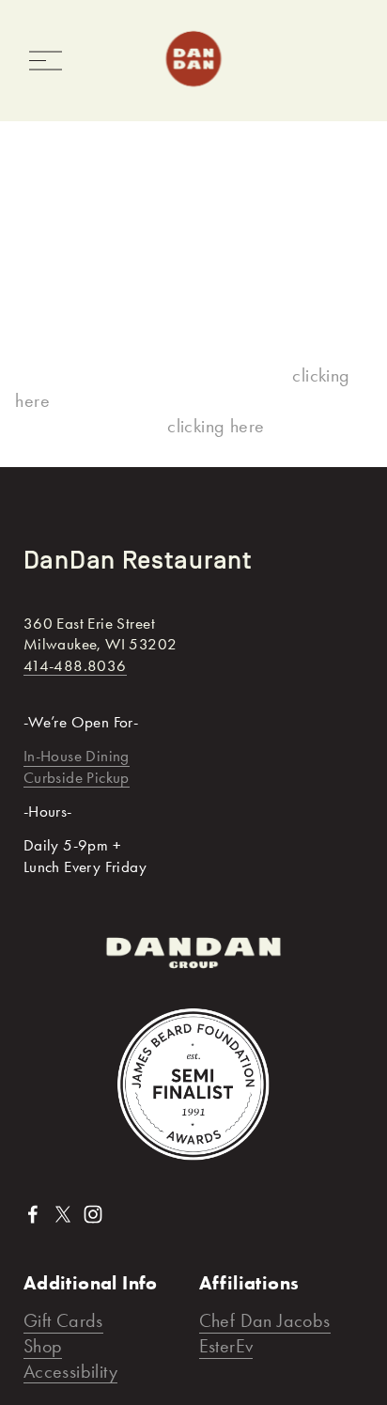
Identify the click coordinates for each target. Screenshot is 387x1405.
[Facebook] (32, 1214)
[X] (63, 1214)
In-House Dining (76, 755)
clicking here (215, 425)
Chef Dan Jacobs (265, 1320)
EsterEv (226, 1346)
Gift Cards (63, 1320)
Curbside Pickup (76, 777)
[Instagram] (93, 1214)
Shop (43, 1346)
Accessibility (70, 1371)
